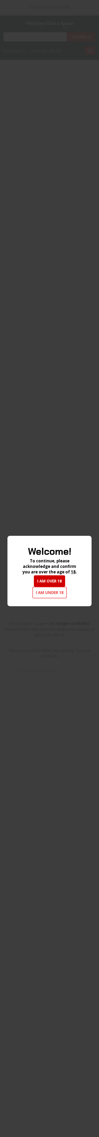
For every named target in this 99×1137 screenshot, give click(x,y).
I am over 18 (49, 581)
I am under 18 (49, 592)
